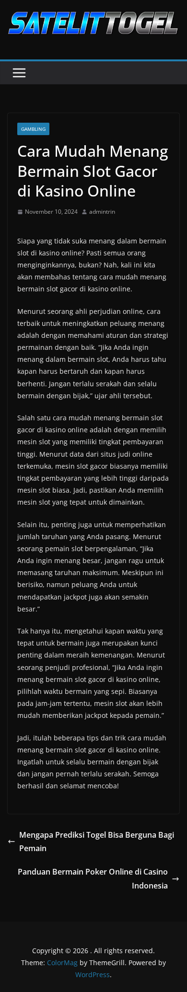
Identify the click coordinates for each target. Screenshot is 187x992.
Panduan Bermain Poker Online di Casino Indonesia (93, 878)
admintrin (102, 212)
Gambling (33, 129)
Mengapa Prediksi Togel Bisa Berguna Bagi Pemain (96, 842)
